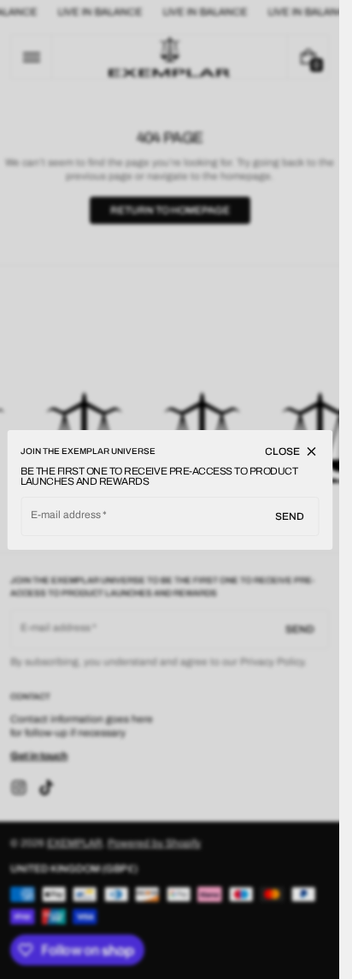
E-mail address (66, 515)
